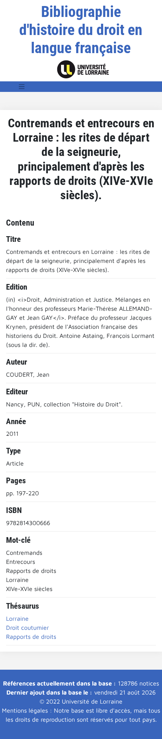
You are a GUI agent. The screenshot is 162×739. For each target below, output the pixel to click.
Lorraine (17, 618)
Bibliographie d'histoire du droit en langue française (80, 30)
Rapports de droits (31, 636)
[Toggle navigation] (22, 86)
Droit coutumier (27, 627)
